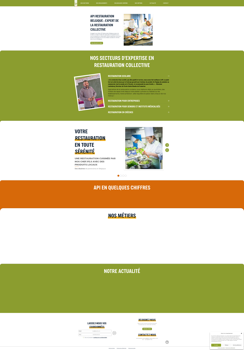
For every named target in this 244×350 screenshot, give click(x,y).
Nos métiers (138, 3)
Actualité (153, 3)
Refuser (226, 345)
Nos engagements (101, 3)
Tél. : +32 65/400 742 (147, 339)
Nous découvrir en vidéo (96, 43)
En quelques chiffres (121, 3)
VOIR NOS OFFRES (147, 329)
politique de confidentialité (100, 337)
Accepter (216, 345)
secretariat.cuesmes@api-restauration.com (147, 338)
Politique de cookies (221, 347)
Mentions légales (112, 348)
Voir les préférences (237, 345)
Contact (166, 3)
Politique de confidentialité (230, 347)
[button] (241, 333)
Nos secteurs (85, 3)
